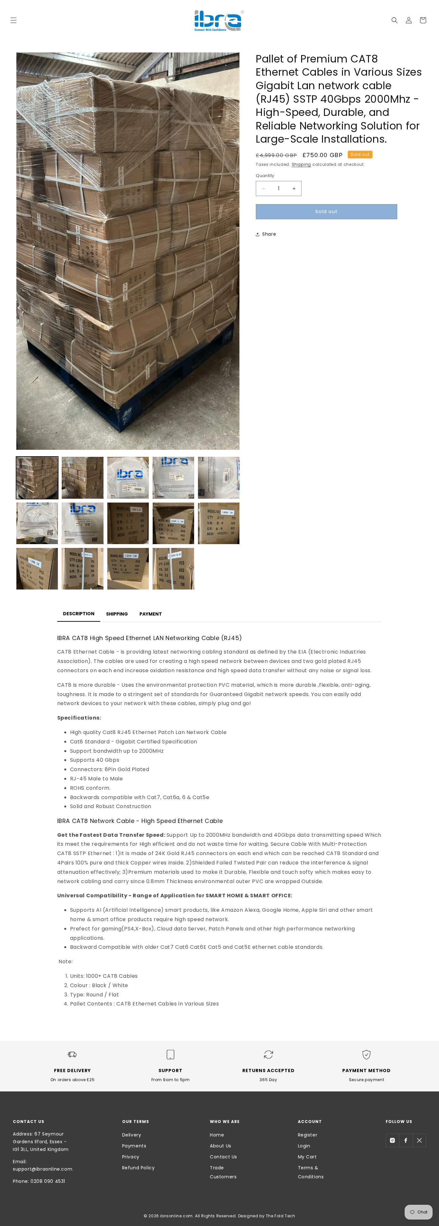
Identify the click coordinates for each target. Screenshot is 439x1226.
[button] (13, 20)
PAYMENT (150, 614)
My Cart (307, 1157)
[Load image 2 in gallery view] (82, 478)
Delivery (131, 1135)
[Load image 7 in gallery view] (82, 523)
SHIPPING (117, 614)
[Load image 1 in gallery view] (37, 478)
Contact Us (223, 1157)
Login (304, 1146)
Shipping (301, 164)
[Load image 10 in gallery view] (219, 523)
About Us (220, 1146)
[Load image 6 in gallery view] (37, 523)
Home (217, 1135)
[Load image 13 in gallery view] (128, 569)
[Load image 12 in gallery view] (82, 569)
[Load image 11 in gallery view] (37, 569)
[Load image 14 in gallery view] (173, 569)
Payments (134, 1146)
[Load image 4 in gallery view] (173, 478)
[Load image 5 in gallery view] (219, 478)
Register (308, 1135)
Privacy (130, 1157)
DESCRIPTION (78, 613)
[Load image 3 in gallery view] (128, 478)
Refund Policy (138, 1168)
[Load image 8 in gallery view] (128, 523)
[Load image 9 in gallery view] (173, 523)
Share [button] (269, 234)
